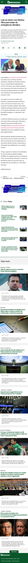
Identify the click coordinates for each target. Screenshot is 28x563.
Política (8, 267)
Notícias (2, 267)
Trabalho (9, 390)
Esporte (2, 348)
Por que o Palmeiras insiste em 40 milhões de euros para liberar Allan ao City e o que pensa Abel (9, 249)
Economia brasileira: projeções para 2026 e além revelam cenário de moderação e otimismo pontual (9, 218)
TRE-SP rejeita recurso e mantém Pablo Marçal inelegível (8, 207)
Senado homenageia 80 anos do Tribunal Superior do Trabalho (9, 239)
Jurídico (3, 511)
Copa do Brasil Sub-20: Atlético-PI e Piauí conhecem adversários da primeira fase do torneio (9, 229)
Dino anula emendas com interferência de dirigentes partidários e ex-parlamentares (13, 515)
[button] (3, 48)
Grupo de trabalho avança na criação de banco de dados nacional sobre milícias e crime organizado (13, 474)
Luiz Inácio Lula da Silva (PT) (18, 77)
